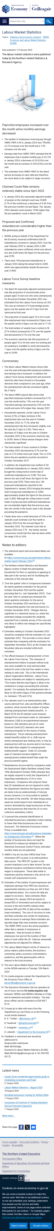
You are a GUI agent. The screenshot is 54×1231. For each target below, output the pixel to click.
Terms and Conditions (29, 1142)
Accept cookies (40, 1225)
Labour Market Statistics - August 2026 (23, 1087)
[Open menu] (4, 21)
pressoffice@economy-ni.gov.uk (19, 983)
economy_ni (25, 1027)
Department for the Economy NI (33, 1032)
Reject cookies (18, 1225)
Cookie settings (10, 1178)
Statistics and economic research (25, 37)
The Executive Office (12, 1158)
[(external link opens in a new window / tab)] (21, 1127)
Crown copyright (9, 1142)
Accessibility (17, 1145)
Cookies (6, 1145)
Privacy (44, 1142)
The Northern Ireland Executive (21, 1154)
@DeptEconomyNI (28, 1023)
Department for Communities (16, 1171)
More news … (8, 1115)
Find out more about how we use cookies (22, 1217)
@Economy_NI (27, 1018)
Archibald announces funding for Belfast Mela (26, 1095)
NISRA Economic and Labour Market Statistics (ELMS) (29, 40)
